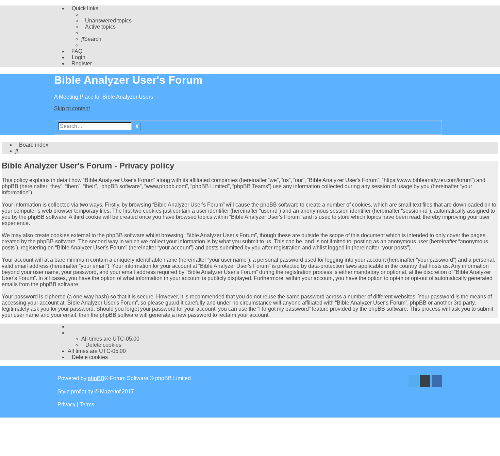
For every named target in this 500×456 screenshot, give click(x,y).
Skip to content (72, 108)
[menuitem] (106, 20)
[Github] (425, 382)
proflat (78, 391)
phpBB (96, 378)
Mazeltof (110, 391)
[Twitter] (414, 382)
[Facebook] (437, 382)
